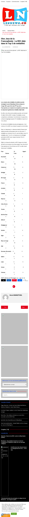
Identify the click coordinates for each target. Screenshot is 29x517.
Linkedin (10, 289)
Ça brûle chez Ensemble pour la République (11, 420)
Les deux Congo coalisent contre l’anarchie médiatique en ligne (14, 411)
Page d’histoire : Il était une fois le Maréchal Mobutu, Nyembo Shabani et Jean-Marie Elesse (13, 406)
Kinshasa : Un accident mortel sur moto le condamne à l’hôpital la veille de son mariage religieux (13, 442)
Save (13, 286)
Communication (15, 1)
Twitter (4, 4)
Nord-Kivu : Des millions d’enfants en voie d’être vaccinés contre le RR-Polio (12, 416)
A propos (8, 1)
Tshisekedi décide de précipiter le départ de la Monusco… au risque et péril (13, 499)
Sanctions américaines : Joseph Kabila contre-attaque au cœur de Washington (14, 424)
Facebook (1, 4)
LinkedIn (6, 4)
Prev (5, 307)
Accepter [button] (14, 513)
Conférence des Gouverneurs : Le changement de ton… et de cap (19, 448)
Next (23, 307)
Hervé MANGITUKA (6, 47)
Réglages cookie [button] (6, 513)
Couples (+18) (23, 1)
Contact (3, 1)
